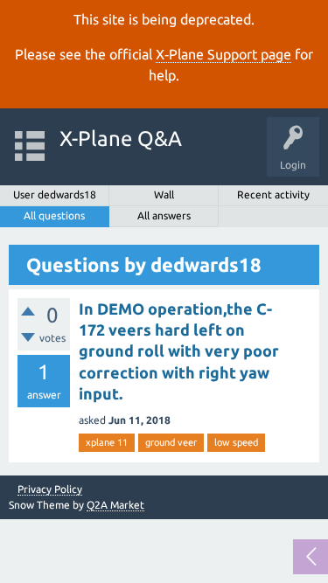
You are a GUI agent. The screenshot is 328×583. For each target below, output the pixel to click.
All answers (164, 215)
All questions (54, 215)
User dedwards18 (54, 194)
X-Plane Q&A (120, 138)
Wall (164, 194)
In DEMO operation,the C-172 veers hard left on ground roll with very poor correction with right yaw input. (179, 351)
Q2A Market (115, 504)
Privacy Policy (49, 489)
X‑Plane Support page (223, 54)
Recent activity (273, 194)
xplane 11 (107, 442)
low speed (236, 442)
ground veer (171, 442)
